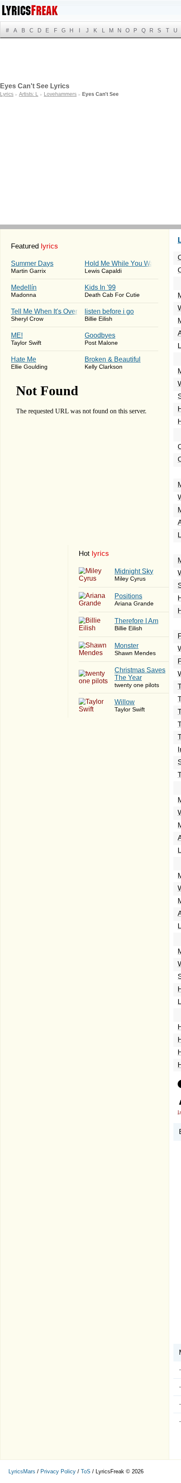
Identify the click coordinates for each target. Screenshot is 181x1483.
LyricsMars (21, 1471)
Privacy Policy (58, 1471)
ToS (85, 1471)
